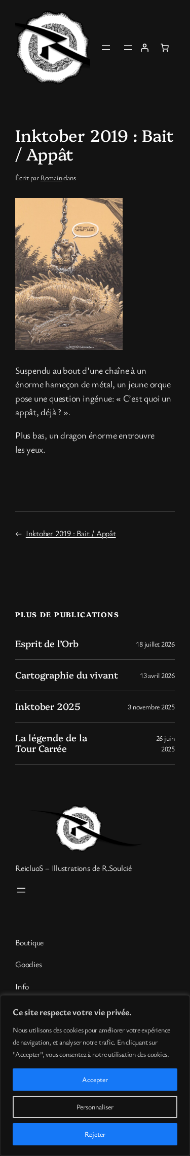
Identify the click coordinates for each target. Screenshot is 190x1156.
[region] (95, 1075)
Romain (51, 177)
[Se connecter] (144, 47)
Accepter (95, 1079)
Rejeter (95, 1134)
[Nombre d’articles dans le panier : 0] (165, 47)
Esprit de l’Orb (47, 644)
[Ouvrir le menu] (106, 48)
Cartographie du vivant (66, 675)
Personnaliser (95, 1106)
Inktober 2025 (48, 706)
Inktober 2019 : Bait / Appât (71, 533)
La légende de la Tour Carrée (51, 743)
